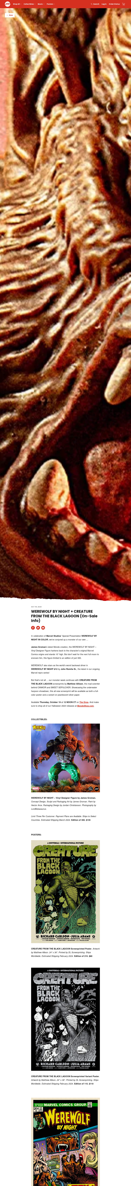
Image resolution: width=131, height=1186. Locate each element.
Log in (104, 4)
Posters (50, 4)
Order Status (114, 4)
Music (40, 4)
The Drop (83, 702)
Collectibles (29, 4)
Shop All (16, 4)
